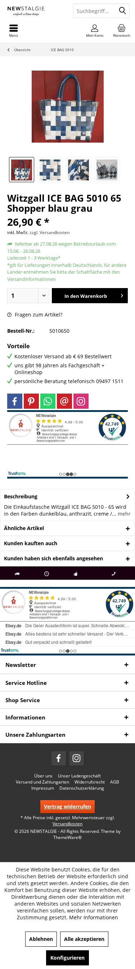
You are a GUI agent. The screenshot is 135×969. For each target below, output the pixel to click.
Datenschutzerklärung (81, 788)
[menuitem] (121, 30)
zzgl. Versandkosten (49, 232)
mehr (123, 513)
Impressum (42, 788)
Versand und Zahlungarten (42, 782)
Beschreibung (20, 496)
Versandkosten (67, 824)
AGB (114, 782)
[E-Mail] (64, 401)
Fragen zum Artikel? (37, 314)
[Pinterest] (31, 401)
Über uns (43, 776)
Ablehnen (41, 939)
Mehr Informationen (93, 917)
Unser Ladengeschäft (79, 776)
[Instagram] (81, 401)
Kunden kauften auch (30, 543)
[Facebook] (14, 401)
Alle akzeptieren (84, 939)
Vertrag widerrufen (67, 806)
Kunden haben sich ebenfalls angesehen (53, 558)
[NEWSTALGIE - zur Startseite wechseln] (33, 11)
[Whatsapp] (47, 401)
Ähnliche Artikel (24, 528)
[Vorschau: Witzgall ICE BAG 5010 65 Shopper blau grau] (21, 169)
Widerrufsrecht (90, 782)
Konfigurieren (67, 957)
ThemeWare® (67, 837)
